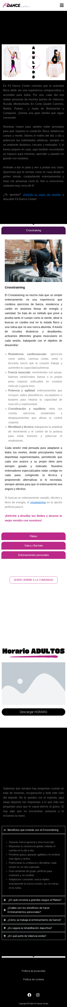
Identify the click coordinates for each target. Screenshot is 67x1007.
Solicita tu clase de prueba (42, 194)
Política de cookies (33, 979)
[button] (61, 5)
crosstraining (38, 502)
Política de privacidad (33, 971)
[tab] (33, 230)
